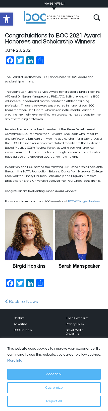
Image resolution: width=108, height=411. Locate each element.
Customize (54, 387)
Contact (19, 318)
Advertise (20, 324)
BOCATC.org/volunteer (84, 201)
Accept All (54, 374)
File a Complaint (77, 318)
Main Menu (54, 4)
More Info (14, 360)
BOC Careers (23, 330)
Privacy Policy (75, 324)
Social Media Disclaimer (74, 332)
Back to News (23, 301)
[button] (6, 19)
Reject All (54, 401)
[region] (54, 374)
